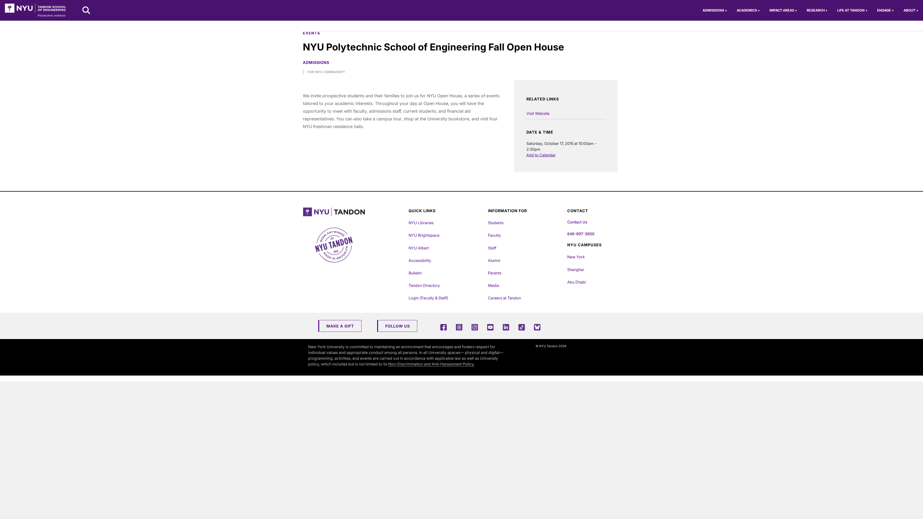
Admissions (715, 10)
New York (576, 256)
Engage (885, 10)
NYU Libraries (421, 222)
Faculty (494, 235)
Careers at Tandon (504, 298)
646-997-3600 (580, 233)
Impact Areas (783, 10)
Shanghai (575, 269)
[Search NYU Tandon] (86, 11)
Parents (494, 273)
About (911, 10)
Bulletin (415, 273)
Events (311, 33)
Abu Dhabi (576, 282)
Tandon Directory (424, 285)
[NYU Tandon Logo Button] (354, 212)
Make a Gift (340, 326)
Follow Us (397, 326)
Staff (492, 248)
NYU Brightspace (424, 235)
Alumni (494, 260)
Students (496, 222)
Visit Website (537, 113)
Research (817, 10)
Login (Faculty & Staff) (428, 298)
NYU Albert (419, 248)
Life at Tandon (852, 10)
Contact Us (577, 222)
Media (493, 285)
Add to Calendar (541, 155)
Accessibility (420, 260)
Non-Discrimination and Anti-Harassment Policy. (431, 364)
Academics (748, 10)
